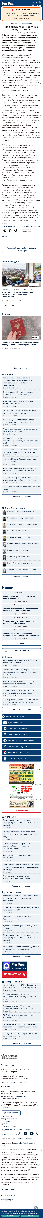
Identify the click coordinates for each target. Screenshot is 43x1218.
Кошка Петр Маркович (17, 531)
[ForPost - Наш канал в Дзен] (41, 1134)
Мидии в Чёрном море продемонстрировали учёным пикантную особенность (21, 440)
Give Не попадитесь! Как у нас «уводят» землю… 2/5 (25, 229)
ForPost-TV (5, 1121)
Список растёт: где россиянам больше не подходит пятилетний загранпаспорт (20, 344)
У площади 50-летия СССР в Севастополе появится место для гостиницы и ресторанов (20, 898)
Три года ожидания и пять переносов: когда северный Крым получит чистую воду (19, 834)
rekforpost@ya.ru (8, 1200)
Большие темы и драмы (18, 747)
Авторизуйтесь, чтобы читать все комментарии (21, 249)
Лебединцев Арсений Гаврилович (21, 569)
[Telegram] (15, 230)
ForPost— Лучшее (24, 1139)
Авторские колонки (9, 1119)
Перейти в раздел (21, 576)
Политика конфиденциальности (25, 1213)
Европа (35, 337)
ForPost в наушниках (17, 759)
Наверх (36, 1208)
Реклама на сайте (8, 1065)
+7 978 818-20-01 (8, 1195)
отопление (34, 285)
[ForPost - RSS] (20, 1134)
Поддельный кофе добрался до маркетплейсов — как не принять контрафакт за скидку (17, 846)
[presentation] (5, 305)
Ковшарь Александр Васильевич (21, 518)
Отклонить (10, 1216)
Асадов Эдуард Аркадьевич (19, 556)
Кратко (4, 1124)
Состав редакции (8, 1126)
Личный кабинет (21, 650)
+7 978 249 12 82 (8, 1087)
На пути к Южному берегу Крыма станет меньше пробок (20, 460)
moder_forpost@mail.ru (16, 1082)
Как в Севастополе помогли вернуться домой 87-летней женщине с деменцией (20, 469)
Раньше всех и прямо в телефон (21, 741)
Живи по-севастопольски (18, 753)
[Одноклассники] (9, 230)
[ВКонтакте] (4, 230)
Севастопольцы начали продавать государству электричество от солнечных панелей (21, 822)
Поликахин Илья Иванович (18, 550)
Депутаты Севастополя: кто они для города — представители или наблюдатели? (21, 610)
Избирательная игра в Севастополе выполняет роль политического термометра (21, 634)
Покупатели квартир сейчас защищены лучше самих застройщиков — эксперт (19, 478)
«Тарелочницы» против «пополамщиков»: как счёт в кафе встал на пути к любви (21, 451)
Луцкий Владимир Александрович (22, 524)
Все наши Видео (15, 722)
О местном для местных (18, 728)
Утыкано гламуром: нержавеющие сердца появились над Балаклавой (20, 622)
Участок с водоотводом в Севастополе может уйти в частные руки (19, 411)
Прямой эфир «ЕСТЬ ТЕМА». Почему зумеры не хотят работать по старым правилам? (21, 14)
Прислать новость (21, 368)
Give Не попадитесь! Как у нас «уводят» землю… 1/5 (23, 229)
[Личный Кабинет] (34, 2)
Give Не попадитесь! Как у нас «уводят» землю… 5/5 (30, 229)
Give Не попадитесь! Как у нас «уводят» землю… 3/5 (27, 229)
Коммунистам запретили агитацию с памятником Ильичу (18, 402)
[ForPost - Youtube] (31, 1134)
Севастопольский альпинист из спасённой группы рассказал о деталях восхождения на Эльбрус (21, 867)
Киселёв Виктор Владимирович (21, 511)
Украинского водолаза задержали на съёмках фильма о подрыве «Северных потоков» (19, 672)
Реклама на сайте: (8, 1189)
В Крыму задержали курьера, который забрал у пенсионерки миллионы (19, 421)
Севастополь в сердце (17, 734)
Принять (30, 1216)
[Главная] (9, 3)
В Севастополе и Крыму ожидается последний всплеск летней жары (18, 393)
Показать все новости (21, 496)
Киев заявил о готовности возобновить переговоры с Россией (20, 430)
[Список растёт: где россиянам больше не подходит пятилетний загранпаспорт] (21, 317)
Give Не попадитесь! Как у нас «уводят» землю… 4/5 (29, 229)
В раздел (21, 643)
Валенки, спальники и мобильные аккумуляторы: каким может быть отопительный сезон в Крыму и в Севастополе (17, 293)
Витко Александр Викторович (20, 563)
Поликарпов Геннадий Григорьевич (22, 544)
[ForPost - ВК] (25, 1134)
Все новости (6, 1116)
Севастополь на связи (14, 716)
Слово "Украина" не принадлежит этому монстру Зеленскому (19, 597)
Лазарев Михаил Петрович (18, 537)
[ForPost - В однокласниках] (37, 1134)
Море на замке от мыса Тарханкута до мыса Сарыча (21, 488)
